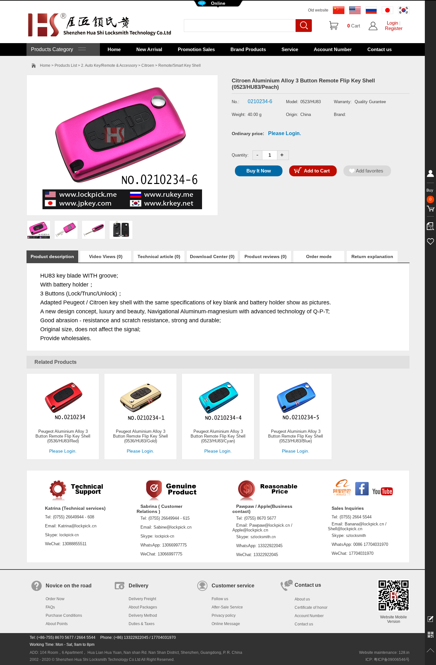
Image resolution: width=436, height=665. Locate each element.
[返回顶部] (430, 651)
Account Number (333, 49)
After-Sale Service (227, 607)
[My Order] (430, 225)
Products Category (54, 49)
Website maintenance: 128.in (384, 652)
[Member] (430, 175)
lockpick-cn (69, 535)
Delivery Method (143, 615)
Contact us (379, 49)
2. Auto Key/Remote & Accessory (109, 65)
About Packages (143, 607)
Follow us (220, 599)
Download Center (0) (212, 256)
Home (114, 49)
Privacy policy (224, 615)
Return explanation (372, 256)
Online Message (226, 624)
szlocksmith (356, 535)
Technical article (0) (159, 256)
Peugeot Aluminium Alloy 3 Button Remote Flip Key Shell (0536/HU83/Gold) (140, 436)
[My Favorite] (430, 240)
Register (393, 28)
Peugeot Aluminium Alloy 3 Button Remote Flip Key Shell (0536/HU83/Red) (62, 436)
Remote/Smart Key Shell (179, 65)
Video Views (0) (106, 256)
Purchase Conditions (64, 615)
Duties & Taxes (141, 624)
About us (302, 599)
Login (392, 23)
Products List (66, 65)
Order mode (319, 256)
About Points (57, 624)
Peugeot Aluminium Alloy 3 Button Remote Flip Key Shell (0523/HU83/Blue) (295, 436)
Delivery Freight (142, 599)
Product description (52, 256)
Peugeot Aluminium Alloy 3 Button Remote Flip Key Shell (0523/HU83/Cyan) (218, 436)
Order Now (55, 599)
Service (290, 49)
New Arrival (149, 49)
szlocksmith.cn (263, 537)
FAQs (50, 607)
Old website (318, 10)
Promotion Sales (196, 49)
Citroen (147, 65)
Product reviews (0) (265, 256)
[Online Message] (430, 619)
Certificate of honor (311, 607)
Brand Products (248, 49)
